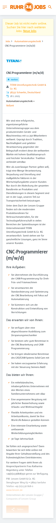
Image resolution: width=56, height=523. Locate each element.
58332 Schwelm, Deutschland (25, 92)
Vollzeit (10, 105)
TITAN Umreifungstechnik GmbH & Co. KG (28, 86)
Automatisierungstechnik (27, 41)
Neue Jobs (29, 31)
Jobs (8, 41)
